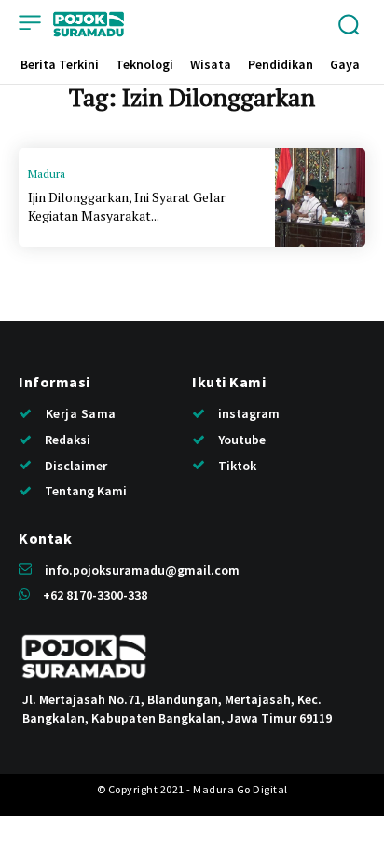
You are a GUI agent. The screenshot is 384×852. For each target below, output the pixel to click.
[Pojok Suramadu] (88, 24)
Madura (46, 174)
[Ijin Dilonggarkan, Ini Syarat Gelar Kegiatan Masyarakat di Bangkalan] (320, 197)
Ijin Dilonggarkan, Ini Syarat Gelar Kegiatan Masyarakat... (127, 206)
